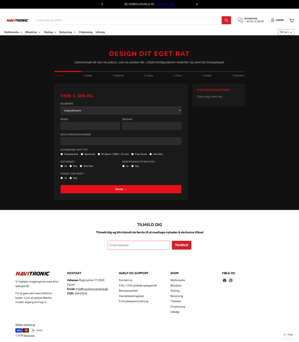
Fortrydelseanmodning (133, 301)
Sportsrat (89, 154)
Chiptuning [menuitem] (86, 32)
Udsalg (174, 311)
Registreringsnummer (76, 134)
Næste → (120, 189)
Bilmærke (67, 104)
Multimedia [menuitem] (11, 32)
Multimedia (177, 280)
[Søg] (226, 20)
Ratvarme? (68, 162)
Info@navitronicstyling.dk (92, 289)
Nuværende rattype (74, 150)
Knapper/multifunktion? (138, 162)
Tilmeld (181, 245)
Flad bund (141, 154)
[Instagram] (230, 280)
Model (65, 119)
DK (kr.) (284, 32)
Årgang (127, 119)
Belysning (176, 296)
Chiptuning (177, 306)
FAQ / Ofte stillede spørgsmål (138, 285)
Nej (75, 166)
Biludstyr (176, 285)
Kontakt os (125, 280)
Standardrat (71, 154)
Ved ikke (158, 154)
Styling (174, 290)
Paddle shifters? (72, 174)
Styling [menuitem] (48, 32)
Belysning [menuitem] (65, 32)
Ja (65, 166)
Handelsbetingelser (131, 296)
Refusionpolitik (128, 290)
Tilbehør (175, 301)
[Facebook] (224, 280)
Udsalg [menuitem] (100, 32)
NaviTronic (29, 335)
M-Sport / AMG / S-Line (115, 154)
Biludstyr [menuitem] (31, 32)
